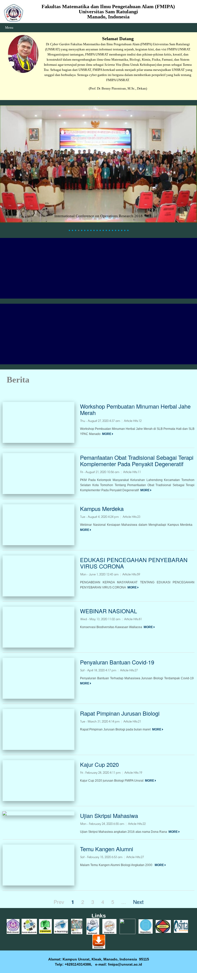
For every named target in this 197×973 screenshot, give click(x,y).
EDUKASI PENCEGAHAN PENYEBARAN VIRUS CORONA (134, 563)
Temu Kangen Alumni (106, 849)
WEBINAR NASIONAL (108, 611)
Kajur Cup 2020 (99, 764)
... (123, 901)
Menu (9, 27)
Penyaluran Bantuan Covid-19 (117, 662)
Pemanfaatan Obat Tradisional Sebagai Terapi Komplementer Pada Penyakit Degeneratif (136, 460)
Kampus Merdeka (102, 508)
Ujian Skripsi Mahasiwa (109, 815)
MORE (107, 434)
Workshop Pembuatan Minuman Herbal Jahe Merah (135, 409)
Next (138, 901)
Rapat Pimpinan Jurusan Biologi (120, 713)
